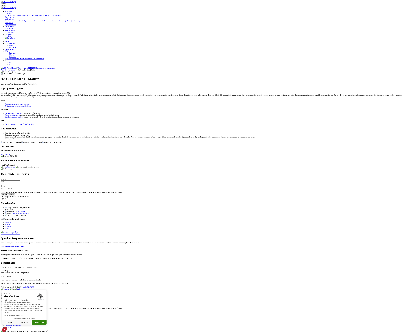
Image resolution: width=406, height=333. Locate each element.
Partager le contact (18, 219)
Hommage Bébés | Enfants (68, 21)
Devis (13, 38)
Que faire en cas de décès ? (14, 21)
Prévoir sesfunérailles (8, 12)
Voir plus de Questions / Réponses (12, 246)
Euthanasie (57, 15)
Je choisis (24, 322)
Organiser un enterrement (32, 21)
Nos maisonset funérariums (10, 27)
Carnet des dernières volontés (15, 15)
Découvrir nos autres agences (10, 234)
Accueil (3, 70)
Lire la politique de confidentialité (13, 315)
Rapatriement (81, 21)
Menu (3, 6)
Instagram (12, 43)
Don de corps (49, 15)
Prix (42, 21)
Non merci (9, 322)
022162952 (21, 211)
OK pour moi (39, 322)
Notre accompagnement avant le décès (18, 106)
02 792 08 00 (5, 154)
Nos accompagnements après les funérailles (19, 124)
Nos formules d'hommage (13, 113)
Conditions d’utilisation (13, 326)
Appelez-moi (11, 167)
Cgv (2, 199)
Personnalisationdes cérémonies (10, 31)
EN (10, 62)
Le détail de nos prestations (14, 117)
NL (10, 64)
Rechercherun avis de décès (10, 24)
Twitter (7, 224)
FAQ (6, 51)
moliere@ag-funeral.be (21, 213)
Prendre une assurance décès (34, 15)
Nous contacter (10, 49)
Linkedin (12, 45)
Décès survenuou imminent (10, 18)
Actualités (8, 327)
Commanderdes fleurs (9, 35)
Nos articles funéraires (51, 21)
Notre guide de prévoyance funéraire (17, 104)
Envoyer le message (8, 194)
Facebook (12, 47)
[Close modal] (11, 169)
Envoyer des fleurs (11, 232)
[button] (4, 329)
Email (7, 228)
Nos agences (12, 70)
